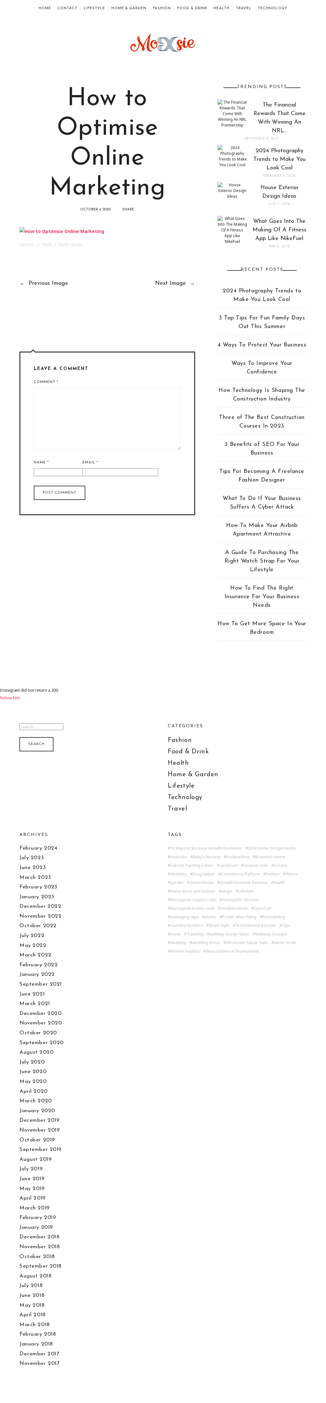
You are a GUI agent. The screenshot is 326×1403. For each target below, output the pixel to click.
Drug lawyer (204, 874)
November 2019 (39, 1130)
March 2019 (34, 1208)
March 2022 (35, 955)
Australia (178, 857)
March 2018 (34, 1324)
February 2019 (37, 1217)
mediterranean (234, 908)
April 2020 (33, 1091)
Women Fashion (185, 951)
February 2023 (38, 887)
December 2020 (40, 1013)
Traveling (195, 934)
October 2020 (38, 1033)
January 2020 (37, 1110)
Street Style (219, 925)
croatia (280, 865)
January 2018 (36, 1344)
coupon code (256, 865)
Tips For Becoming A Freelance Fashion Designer (261, 476)
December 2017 (39, 1354)
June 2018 (32, 1295)
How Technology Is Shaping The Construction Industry (261, 395)
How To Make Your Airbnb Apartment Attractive (261, 530)
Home (45, 8)
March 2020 (35, 1101)
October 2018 (37, 1256)
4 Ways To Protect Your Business (262, 345)
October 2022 (37, 925)
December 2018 (39, 1237)
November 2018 (39, 1246)
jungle (226, 891)
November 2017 (39, 1363)
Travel (244, 8)
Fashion (162, 8)
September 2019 (40, 1149)
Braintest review (270, 857)
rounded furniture (186, 925)
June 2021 (32, 994)
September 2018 (40, 1266)
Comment (46, 382)
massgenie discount (240, 900)
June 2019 (32, 1178)
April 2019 (32, 1198)
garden (177, 883)
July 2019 (31, 1169)
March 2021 (34, 1003)
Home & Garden (128, 8)
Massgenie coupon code (193, 900)
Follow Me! (10, 698)
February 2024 (38, 848)
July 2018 (31, 1285)
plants (210, 917)
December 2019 (39, 1120)
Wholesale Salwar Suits (247, 943)
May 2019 (32, 1188)
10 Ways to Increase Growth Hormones (206, 848)
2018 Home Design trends (272, 848)
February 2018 (37, 1334)
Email (90, 462)
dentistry (178, 874)
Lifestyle (94, 8)
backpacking (237, 857)
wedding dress (206, 943)
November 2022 (40, 916)
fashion (273, 874)
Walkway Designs (271, 934)
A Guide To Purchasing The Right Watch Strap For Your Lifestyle (262, 561)
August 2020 (36, 1052)
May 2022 (32, 945)
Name (41, 462)
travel (175, 934)
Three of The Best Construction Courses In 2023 (261, 422)
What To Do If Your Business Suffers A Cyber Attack (262, 503)
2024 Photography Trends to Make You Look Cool (262, 295)
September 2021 (40, 984)
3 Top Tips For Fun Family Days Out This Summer (262, 322)
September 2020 (41, 1042)
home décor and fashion (192, 891)
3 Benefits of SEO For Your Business (262, 449)
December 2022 (40, 906)
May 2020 (32, 1081)
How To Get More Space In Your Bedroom (261, 628)
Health (222, 8)
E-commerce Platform (240, 874)
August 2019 (35, 1159)
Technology (272, 8)
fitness (292, 874)
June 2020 (32, 1071)
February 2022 (38, 965)
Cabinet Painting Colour (191, 865)
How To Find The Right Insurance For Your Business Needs (262, 596)
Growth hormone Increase (244, 883)
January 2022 (36, 974)
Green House (202, 883)
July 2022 (31, 935)
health (279, 883)
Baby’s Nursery (206, 857)
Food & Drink (192, 8)
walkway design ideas (229, 934)
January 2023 (36, 897)
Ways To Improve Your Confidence (261, 368)
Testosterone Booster (255, 925)
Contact (67, 8)
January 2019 (36, 1227)
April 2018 (32, 1314)
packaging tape (184, 917)
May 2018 (32, 1305)
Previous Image (43, 283)
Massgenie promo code (192, 908)
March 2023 (35, 877)
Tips (286, 925)
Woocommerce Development (232, 951)
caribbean (228, 865)
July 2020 (32, 1062)
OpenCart (263, 908)
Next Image (175, 283)
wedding (178, 943)
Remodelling (273, 917)
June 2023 (32, 867)
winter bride (285, 943)
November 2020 (40, 1023)
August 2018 (35, 1276)
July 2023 (31, 857)
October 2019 (37, 1140)
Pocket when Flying (239, 917)
